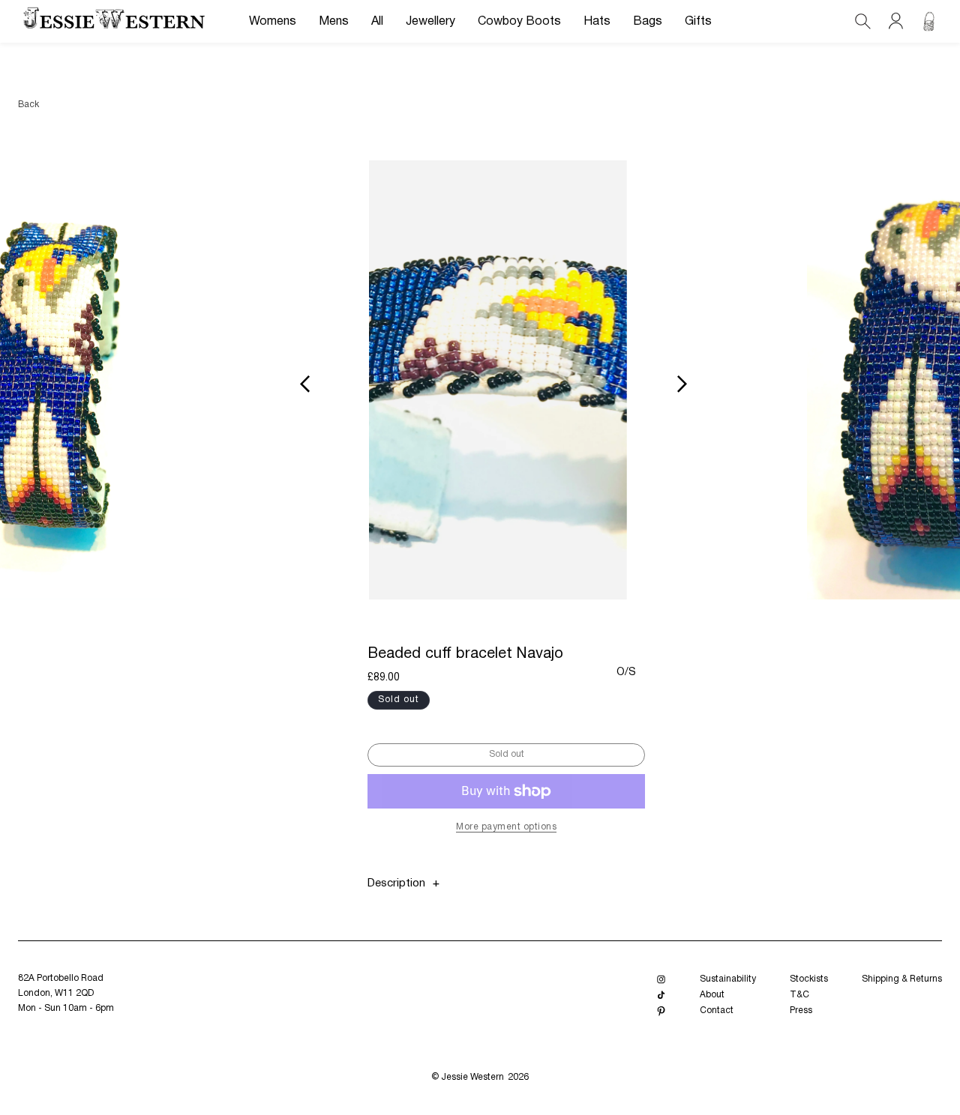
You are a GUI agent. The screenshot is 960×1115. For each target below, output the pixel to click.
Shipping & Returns (902, 979)
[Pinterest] (661, 1011)
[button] (273, 21)
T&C (799, 995)
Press (801, 1010)
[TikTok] (661, 995)
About (712, 995)
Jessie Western (472, 1077)
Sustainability (728, 979)
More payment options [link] (506, 827)
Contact (717, 1010)
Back (28, 104)
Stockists (809, 979)
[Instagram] (661, 980)
